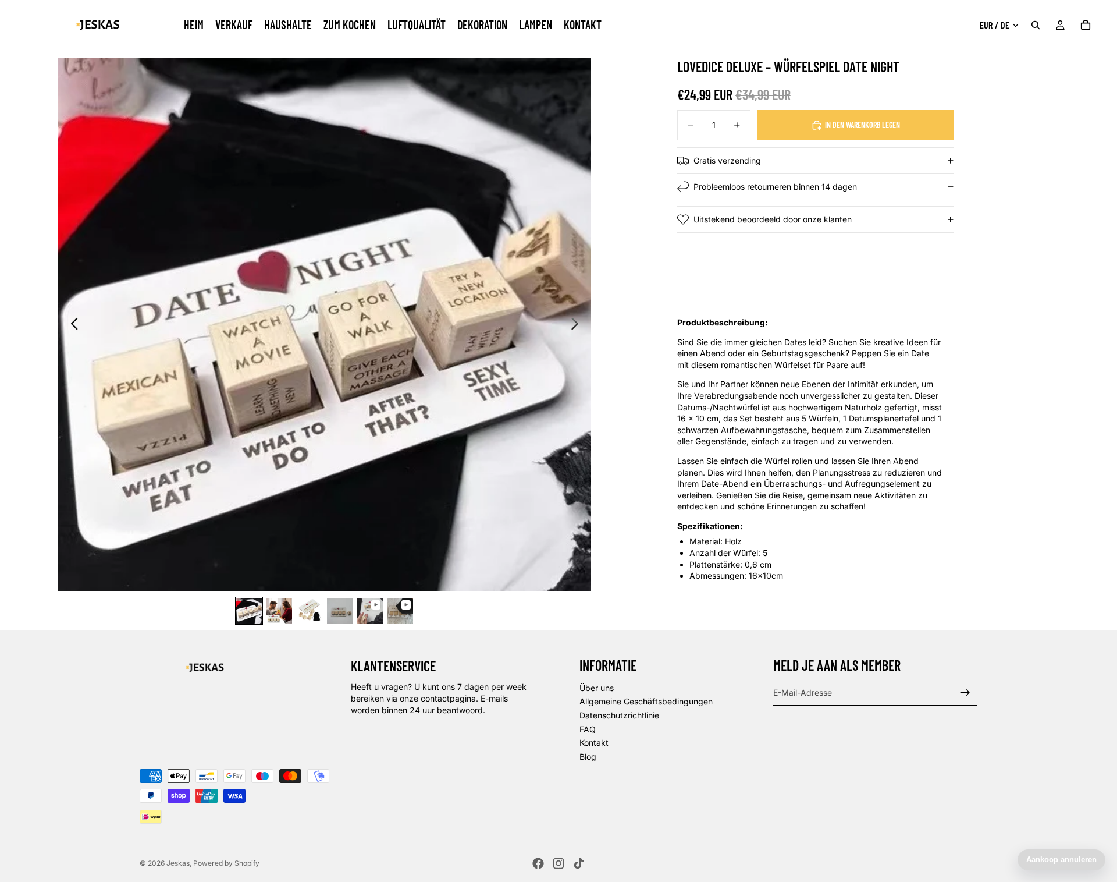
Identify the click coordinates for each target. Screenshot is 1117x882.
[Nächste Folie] (578, 325)
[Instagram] (558, 863)
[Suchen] (1035, 25)
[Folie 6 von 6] (400, 611)
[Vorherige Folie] (71, 325)
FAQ (587, 729)
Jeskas (178, 863)
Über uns (596, 687)
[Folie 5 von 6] (370, 611)
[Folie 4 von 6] (340, 611)
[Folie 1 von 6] (249, 611)
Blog (587, 756)
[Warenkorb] (1085, 25)
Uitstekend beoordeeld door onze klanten (772, 219)
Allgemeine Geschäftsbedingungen (646, 701)
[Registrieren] (965, 692)
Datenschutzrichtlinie (619, 715)
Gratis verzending (727, 160)
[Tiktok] (579, 863)
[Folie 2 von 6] (279, 611)
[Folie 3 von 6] (309, 611)
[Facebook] (538, 863)
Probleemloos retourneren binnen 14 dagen (775, 187)
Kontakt (594, 743)
